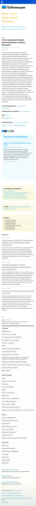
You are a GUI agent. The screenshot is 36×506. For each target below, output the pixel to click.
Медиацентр (5, 457)
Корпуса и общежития (8, 343)
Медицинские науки (10, 223)
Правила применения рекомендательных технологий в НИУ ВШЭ (17, 498)
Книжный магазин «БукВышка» (10, 451)
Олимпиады (5, 384)
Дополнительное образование (10, 398)
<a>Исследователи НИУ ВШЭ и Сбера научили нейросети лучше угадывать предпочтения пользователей (17, 242)
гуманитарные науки (8, 194)
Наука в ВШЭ (22, 29)
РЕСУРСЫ (5, 442)
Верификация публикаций (8, 26)
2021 (28, 206)
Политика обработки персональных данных (13, 495)
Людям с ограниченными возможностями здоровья (16, 365)
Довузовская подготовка (9, 381)
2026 (13, 206)
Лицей (3, 378)
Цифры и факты (6, 331)
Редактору (32, 504)
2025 (16, 206)
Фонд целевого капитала (9, 351)
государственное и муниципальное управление (15, 192)
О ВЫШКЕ (5, 328)
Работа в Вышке (6, 370)
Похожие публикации (15, 136)
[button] (4, 139)
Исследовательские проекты (10, 420)
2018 (11, 209)
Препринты (8, 21)
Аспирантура (5, 395)
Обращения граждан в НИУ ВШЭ (11, 349)
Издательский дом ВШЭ (8, 448)
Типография (5, 454)
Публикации (16, 7)
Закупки (4, 346)
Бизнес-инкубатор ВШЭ (8, 404)
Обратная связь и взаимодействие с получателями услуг (18, 410)
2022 (25, 206)
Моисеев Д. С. (7, 147)
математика (23, 196)
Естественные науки (10, 221)
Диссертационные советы (9, 426)
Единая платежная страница (10, 367)
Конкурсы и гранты (7, 435)
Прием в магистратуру (8, 392)
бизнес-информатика (9, 191)
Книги (5, 13)
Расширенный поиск (20, 26)
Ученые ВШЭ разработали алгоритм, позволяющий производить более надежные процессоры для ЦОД (16, 267)
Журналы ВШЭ (6, 460)
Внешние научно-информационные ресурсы (14, 438)
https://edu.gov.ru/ (7, 476)
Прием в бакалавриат (8, 387)
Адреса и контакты (17, 490)
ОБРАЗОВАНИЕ (7, 375)
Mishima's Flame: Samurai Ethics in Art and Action (17, 144)
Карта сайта (5, 502)
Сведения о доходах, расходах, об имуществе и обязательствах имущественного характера (15, 358)
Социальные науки (10, 227)
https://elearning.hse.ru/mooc (10, 482)
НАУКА (4, 415)
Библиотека (5, 445)
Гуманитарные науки (10, 220)
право (12, 198)
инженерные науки (19, 194)
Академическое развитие (9, 432)
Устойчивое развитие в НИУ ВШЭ (11, 337)
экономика (23, 198)
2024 (19, 206)
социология (17, 198)
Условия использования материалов (11, 493)
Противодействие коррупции (10, 354)
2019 (8, 209)
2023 (22, 206)
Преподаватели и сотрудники (10, 340)
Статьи (13, 13)
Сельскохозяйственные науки (13, 225)
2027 (11, 206)
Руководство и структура (9, 334)
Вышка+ (4, 389)
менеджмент (6, 198)
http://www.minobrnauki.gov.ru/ (10, 469)
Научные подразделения (9, 417)
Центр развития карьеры (9, 401)
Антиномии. (5, 47)
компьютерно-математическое (11, 196)
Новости (5, 235)
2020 (4, 209)
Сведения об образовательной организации (14, 362)
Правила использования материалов (10, 29)
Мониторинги (6, 423)
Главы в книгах (10, 17)
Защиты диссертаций (8, 429)
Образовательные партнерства (11, 407)
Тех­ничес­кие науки (10, 228)
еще (14, 209)
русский (8, 115)
